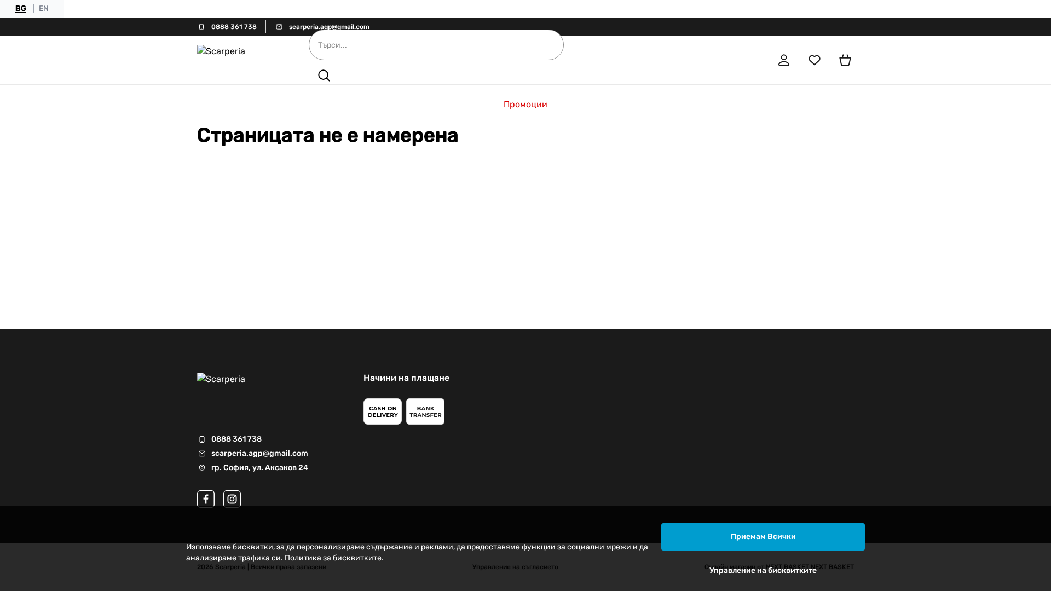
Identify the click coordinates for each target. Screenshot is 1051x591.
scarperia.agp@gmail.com (329, 27)
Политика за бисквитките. (334, 558)
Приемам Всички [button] (763, 536)
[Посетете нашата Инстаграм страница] (232, 499)
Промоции (525, 104)
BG (20, 8)
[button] (324, 75)
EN (44, 8)
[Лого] (237, 60)
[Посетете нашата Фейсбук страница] (206, 499)
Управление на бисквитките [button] (763, 570)
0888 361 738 (234, 27)
